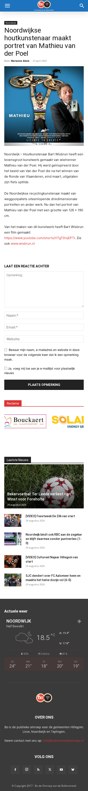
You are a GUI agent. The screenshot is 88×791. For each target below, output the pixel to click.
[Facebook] (15, 770)
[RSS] (38, 770)
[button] (7, 6)
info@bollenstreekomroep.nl (63, 741)
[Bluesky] (73, 770)
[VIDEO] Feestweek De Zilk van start (50, 516)
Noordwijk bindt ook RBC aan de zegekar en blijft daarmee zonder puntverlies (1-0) (54, 539)
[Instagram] (26, 769)
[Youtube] (61, 770)
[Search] (82, 6)
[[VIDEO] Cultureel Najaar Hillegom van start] (12, 561)
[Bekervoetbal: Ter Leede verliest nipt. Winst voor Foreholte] (44, 486)
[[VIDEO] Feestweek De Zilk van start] (12, 520)
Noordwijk (11, 22)
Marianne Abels (20, 60)
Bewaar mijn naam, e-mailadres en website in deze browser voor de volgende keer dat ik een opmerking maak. (41, 354)
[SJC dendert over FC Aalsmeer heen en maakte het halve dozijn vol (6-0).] (12, 580)
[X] (49, 770)
